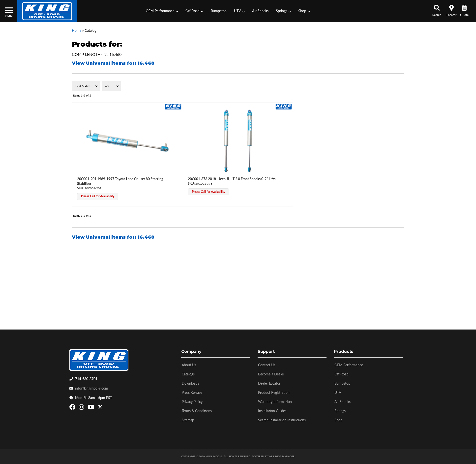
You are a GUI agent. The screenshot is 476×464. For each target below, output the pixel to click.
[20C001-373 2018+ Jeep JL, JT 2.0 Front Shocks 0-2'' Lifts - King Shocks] (283, 106)
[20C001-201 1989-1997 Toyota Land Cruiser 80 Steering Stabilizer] (127, 140)
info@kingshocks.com (91, 388)
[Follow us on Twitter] (100, 408)
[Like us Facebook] (73, 408)
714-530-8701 (86, 379)
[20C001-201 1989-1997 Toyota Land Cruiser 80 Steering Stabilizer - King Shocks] (173, 106)
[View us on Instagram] (82, 408)
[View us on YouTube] (91, 408)
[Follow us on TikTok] (105, 408)
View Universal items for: (113, 63)
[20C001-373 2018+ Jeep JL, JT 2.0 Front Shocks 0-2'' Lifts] (238, 140)
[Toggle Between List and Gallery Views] (393, 86)
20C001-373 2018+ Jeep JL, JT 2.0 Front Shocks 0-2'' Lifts (231, 179)
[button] (162, 11)
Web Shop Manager (281, 456)
